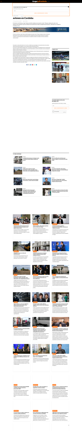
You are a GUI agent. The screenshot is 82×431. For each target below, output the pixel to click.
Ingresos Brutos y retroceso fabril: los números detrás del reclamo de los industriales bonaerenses (21, 305)
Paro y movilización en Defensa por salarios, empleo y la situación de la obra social (59, 159)
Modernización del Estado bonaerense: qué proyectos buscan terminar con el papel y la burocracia (21, 227)
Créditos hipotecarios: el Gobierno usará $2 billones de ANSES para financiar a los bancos (22, 356)
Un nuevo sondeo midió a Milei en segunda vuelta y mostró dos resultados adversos (41, 305)
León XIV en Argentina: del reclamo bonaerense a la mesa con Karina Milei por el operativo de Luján (60, 169)
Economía (15, 302)
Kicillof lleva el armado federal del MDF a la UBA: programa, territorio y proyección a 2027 (21, 387)
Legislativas (16, 224)
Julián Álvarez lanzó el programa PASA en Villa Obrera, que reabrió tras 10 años (60, 413)
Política (24, 156)
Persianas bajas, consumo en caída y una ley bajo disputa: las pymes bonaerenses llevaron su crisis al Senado (60, 329)
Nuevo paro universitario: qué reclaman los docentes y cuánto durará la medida (30, 180)
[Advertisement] (32, 40)
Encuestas (35, 302)
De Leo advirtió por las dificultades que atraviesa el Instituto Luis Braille (40, 413)
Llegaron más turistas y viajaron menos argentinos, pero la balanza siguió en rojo (58, 69)
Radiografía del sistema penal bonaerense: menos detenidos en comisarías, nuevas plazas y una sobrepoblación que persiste (29, 192)
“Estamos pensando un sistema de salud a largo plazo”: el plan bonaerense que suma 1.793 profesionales (60, 191)
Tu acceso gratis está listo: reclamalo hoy (58, 100)
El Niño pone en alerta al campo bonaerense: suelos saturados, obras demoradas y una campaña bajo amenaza (31, 169)
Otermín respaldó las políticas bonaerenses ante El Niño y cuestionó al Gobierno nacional (60, 227)
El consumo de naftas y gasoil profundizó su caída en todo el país (22, 329)
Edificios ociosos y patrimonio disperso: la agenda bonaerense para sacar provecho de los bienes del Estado (60, 387)
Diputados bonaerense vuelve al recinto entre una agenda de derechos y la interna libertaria (40, 277)
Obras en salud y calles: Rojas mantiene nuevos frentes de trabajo (40, 226)
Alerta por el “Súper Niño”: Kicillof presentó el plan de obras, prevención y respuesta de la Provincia (59, 180)
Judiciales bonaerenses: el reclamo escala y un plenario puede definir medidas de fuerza (31, 159)
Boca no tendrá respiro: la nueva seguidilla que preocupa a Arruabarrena (58, 58)
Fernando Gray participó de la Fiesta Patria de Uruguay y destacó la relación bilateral (60, 254)
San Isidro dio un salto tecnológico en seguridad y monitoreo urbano (40, 387)
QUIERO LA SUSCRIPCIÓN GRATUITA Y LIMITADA (60, 108)
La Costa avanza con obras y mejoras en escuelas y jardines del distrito (21, 413)
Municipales (35, 224)
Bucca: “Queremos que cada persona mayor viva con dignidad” (40, 356)
